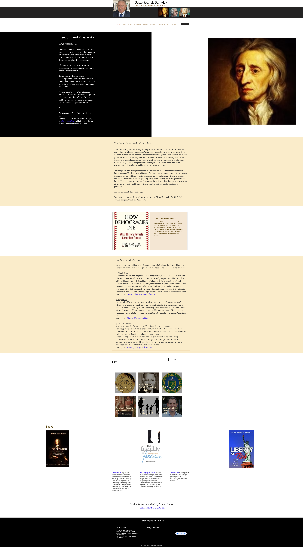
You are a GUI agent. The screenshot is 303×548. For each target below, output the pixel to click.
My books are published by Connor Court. (152, 504)
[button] (153, 24)
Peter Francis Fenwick (151, 2)
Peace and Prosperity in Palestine (141, 294)
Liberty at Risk (174, 473)
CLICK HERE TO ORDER (152, 507)
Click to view (144, 483)
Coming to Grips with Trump (139, 347)
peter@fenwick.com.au (152, 529)
